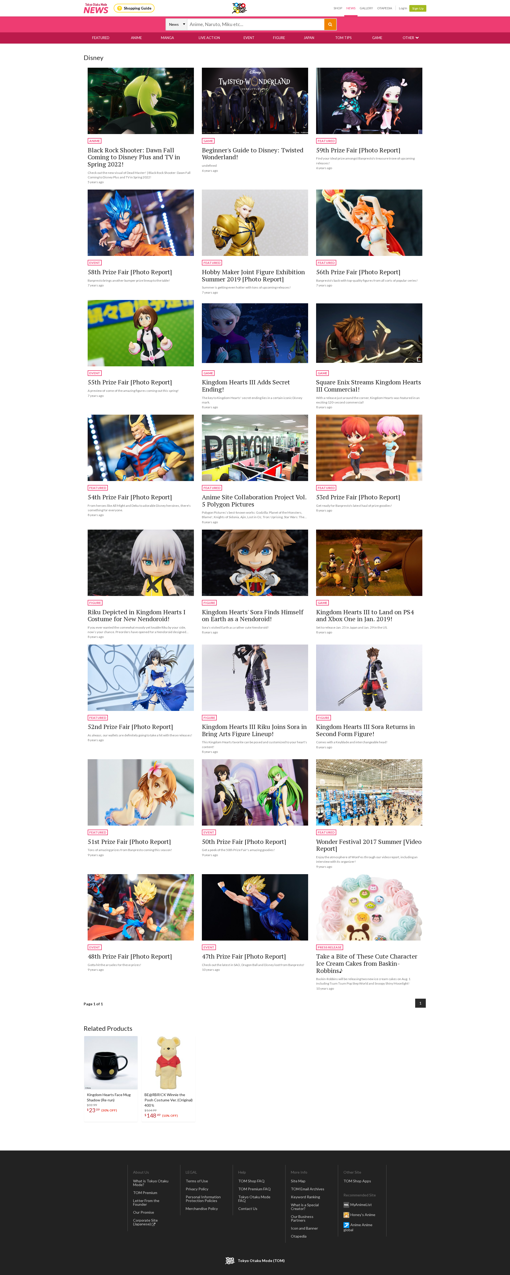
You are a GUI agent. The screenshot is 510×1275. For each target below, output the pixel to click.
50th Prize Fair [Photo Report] (244, 841)
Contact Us (247, 1208)
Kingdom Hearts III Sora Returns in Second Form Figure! (365, 730)
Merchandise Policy (202, 1208)
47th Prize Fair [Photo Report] (244, 956)
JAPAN (309, 38)
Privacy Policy (197, 1189)
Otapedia (384, 8)
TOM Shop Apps (357, 1181)
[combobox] (255, 24)
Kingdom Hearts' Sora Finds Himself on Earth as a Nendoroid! (252, 615)
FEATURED (100, 38)
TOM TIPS (343, 38)
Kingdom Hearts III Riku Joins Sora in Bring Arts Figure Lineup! (254, 730)
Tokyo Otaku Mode (240, 8)
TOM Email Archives (307, 1189)
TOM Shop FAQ (251, 1181)
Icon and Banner (304, 1228)
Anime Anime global (357, 1227)
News (350, 8)
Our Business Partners (302, 1218)
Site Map (298, 1181)
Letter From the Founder (146, 1202)
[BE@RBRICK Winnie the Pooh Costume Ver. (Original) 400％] (168, 1062)
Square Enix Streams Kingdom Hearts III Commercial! (368, 385)
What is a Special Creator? (305, 1207)
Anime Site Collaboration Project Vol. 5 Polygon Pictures (254, 500)
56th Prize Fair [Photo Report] (358, 272)
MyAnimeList (361, 1204)
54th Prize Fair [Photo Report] (130, 497)
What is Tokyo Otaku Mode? (150, 1183)
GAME (377, 38)
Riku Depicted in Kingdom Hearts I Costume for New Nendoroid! (136, 615)
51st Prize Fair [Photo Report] (129, 841)
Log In (403, 8)
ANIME (136, 38)
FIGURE (279, 38)
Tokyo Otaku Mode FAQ (254, 1199)
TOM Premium (145, 1192)
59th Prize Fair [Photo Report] (358, 150)
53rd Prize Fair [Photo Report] (358, 497)
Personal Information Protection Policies (203, 1199)
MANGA (167, 38)
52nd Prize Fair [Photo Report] (130, 726)
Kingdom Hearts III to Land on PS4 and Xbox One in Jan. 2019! (365, 615)
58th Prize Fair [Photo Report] (130, 272)
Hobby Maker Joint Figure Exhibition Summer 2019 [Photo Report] (253, 275)
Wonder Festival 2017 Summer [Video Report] (369, 845)
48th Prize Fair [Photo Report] (130, 956)
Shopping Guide (137, 8)
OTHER (408, 38)
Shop (338, 8)
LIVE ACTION (209, 38)
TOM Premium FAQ (254, 1189)
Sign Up (418, 8)
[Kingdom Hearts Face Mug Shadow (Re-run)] (111, 1062)
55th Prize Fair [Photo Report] (130, 382)
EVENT (249, 38)
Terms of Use (197, 1181)
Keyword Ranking (305, 1197)
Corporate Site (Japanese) (145, 1222)
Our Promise (143, 1212)
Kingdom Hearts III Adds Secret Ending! (246, 385)
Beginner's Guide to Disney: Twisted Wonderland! (252, 153)
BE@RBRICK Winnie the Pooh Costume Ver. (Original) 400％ (168, 1099)
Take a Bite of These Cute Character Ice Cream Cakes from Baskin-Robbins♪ (366, 963)
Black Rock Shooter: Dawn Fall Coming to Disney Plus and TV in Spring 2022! (134, 157)
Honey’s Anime (362, 1214)
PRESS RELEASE (330, 947)
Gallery (366, 8)
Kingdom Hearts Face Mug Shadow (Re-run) (109, 1097)
